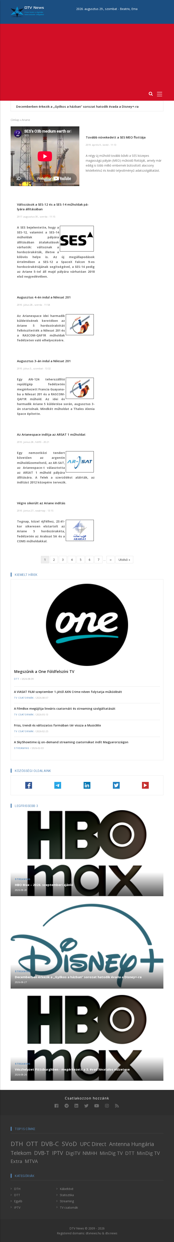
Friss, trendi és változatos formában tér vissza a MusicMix (57, 725)
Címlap (15, 120)
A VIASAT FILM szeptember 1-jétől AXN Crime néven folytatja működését (68, 692)
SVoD (69, 1144)
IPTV (57, 1152)
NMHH (90, 1153)
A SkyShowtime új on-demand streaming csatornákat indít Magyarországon (71, 742)
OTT (32, 1144)
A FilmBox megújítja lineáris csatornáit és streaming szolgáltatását (64, 708)
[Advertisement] (87, 55)
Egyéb (18, 1201)
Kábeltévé (66, 1189)
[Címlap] (27, 12)
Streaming (21, 748)
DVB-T (41, 1152)
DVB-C (50, 1144)
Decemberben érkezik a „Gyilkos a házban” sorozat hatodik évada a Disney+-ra (78, 977)
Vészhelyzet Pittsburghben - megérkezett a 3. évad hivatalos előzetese (71, 106)
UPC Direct (93, 1143)
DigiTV (73, 1153)
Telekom (21, 1152)
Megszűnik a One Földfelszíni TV (44, 671)
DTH (17, 1144)
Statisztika (67, 1195)
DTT (16, 679)
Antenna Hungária (131, 1143)
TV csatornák (24, 698)
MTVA (31, 1161)
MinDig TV (111, 1153)
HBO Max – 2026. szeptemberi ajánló (44, 885)
